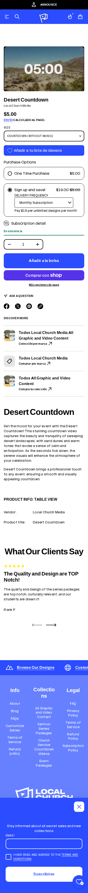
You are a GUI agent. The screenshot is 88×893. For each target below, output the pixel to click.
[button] (17, 16)
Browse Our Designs (36, 667)
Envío (8, 120)
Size (7, 127)
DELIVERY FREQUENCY (31, 195)
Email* (10, 835)
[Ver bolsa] (80, 16)
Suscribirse (44, 874)
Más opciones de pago (44, 285)
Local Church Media (17, 106)
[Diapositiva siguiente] (51, 625)
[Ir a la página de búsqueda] (17, 16)
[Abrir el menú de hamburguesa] (7, 16)
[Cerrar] (79, 807)
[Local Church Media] (44, 17)
